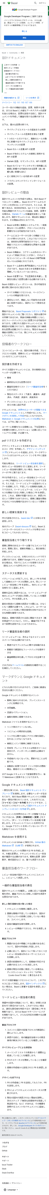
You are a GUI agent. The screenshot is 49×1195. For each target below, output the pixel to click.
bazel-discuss (22, 526)
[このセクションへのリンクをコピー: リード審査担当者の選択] (32, 631)
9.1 (18, 102)
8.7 (27, 102)
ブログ (4, 1147)
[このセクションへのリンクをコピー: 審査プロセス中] (18, 938)
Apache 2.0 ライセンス (27, 1123)
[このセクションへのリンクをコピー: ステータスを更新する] (29, 573)
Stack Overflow (8, 1173)
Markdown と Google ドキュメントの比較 (20, 419)
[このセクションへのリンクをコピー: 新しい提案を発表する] (29, 512)
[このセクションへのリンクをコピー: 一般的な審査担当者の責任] (34, 885)
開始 (24, 38)
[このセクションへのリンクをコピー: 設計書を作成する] (24, 364)
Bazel (4, 53)
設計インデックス (34, 983)
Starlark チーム (18, 214)
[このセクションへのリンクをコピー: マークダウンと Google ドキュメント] (10, 681)
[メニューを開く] (4, 3)
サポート (5, 1161)
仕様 (18, 845)
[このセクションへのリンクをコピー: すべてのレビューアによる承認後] (34, 1047)
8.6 (31, 102)
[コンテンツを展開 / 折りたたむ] (19, 64)
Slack (4, 1169)
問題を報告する (12, 98)
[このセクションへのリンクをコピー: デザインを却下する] (22, 1077)
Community (13, 53)
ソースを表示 (32, 98)
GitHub (4, 1151)
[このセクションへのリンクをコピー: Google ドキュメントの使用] (35, 785)
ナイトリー (7, 102)
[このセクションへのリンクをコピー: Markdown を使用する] (29, 837)
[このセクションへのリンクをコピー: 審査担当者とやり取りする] (34, 540)
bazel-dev (25, 518)
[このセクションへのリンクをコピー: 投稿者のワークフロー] (34, 344)
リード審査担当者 (35, 387)
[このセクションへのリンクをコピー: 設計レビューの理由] (31, 192)
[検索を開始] (35, 3)
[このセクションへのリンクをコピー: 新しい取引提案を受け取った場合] (34, 904)
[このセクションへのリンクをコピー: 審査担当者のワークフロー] (40, 868)
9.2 (14, 102)
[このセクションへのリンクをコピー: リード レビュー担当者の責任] (37, 997)
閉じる (24, 31)
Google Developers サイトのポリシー (32, 1126)
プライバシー (16, 1183)
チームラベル (18, 665)
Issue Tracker (7, 1165)
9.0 (22, 102)
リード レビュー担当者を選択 (29, 463)
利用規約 (5, 1183)
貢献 (22, 53)
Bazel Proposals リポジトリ (28, 311)
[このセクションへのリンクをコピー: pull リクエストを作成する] (34, 440)
